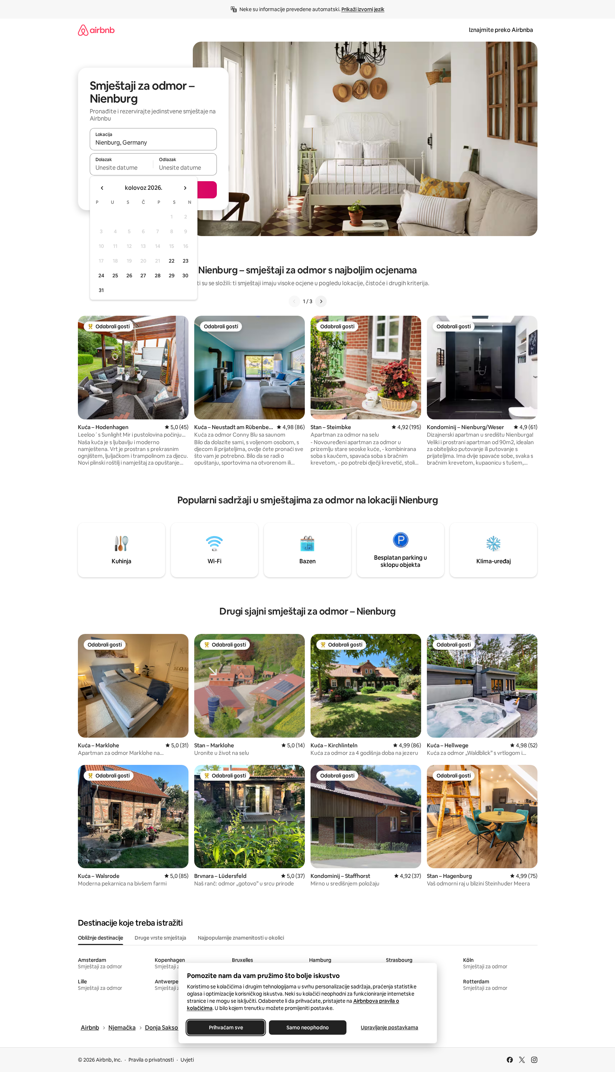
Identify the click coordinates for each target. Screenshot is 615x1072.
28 (157, 275)
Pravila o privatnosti (151, 1060)
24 (101, 275)
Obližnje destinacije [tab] (100, 938)
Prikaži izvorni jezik (363, 9)
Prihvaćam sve (226, 1027)
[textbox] (121, 167)
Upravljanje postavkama (389, 1027)
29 (171, 275)
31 (101, 290)
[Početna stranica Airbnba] (96, 30)
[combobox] (153, 142)
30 (185, 275)
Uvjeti (187, 1060)
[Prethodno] (294, 301)
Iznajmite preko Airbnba (501, 30)
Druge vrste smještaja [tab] (160, 938)
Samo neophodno (307, 1027)
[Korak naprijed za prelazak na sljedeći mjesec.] (185, 188)
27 (143, 275)
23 (185, 261)
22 (171, 261)
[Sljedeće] (321, 301)
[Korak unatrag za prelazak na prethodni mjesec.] (102, 188)
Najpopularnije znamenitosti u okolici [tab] (241, 938)
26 (129, 275)
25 (115, 275)
